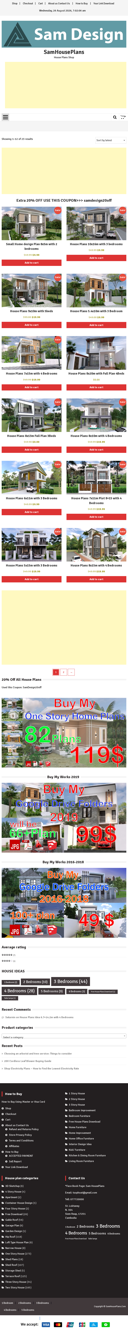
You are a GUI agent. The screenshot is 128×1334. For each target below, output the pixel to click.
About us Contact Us (59, 3)
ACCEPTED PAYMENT (21, 1156)
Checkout (28, 3)
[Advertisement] (65, 85)
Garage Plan (12, 1225)
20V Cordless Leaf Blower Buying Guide (27, 1061)
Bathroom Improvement (82, 1110)
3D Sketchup (12, 1186)
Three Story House (15, 1282)
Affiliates (14, 1146)
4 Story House (13, 1191)
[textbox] (64, 1037)
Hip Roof (10, 1236)
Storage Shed (13, 1270)
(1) (8, 961)
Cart (40, 3)
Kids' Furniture (77, 1150)
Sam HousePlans (95, 1186)
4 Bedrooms (19, 991)
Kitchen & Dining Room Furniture (87, 1155)
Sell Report (15, 1161)
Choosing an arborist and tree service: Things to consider (38, 1053)
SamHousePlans (64, 52)
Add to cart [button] (31, 262)
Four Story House (15, 1208)
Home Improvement (80, 1133)
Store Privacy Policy (20, 1135)
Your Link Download (104, 3)
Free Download (13, 1214)
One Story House (14, 1253)
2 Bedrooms (35, 982)
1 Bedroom (10, 982)
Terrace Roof (12, 1276)
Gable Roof (11, 1220)
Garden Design (13, 1231)
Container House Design (18, 1203)
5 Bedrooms (52, 991)
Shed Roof (11, 1265)
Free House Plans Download (103, 992)
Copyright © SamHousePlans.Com (110, 1306)
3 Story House (77, 1104)
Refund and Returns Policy (23, 1129)
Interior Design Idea (80, 1144)
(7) (8, 955)
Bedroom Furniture (79, 1116)
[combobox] (64, 1036)
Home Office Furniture (81, 1138)
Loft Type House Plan (17, 1242)
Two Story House (14, 1287)
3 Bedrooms (71, 981)
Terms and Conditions (21, 1140)
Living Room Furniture (81, 1161)
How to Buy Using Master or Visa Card (23, 1101)
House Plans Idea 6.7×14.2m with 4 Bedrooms (47, 1017)
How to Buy (82, 3)
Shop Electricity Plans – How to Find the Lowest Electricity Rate (41, 1068)
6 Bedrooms (77, 991)
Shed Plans (11, 1259)
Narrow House (13, 1248)
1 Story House (77, 1093)
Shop (15, 3)
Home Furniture (77, 1127)
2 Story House (77, 1099)
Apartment (11, 1197)
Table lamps (10, 998)
